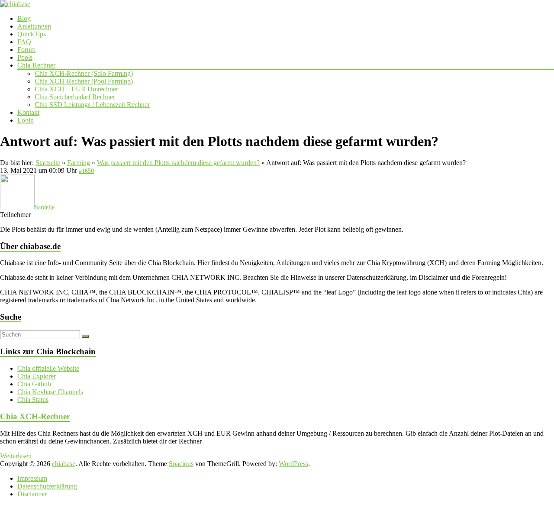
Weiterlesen (16, 456)
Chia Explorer (36, 376)
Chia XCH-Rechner (35, 416)
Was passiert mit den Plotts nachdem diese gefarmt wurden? (178, 162)
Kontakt (28, 112)
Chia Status (32, 399)
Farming (78, 162)
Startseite (47, 162)
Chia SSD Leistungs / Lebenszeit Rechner (92, 104)
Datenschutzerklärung (47, 486)
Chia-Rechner (36, 65)
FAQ (24, 41)
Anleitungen (34, 26)
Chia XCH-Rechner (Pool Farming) (84, 81)
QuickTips (31, 34)
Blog (24, 18)
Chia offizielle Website (48, 368)
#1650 (86, 171)
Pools (24, 57)
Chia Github (34, 384)
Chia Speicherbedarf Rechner (75, 96)
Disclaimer (32, 494)
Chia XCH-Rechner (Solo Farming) (84, 73)
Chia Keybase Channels (50, 391)
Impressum (32, 478)
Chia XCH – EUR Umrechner (76, 89)
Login (25, 120)
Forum (26, 49)
